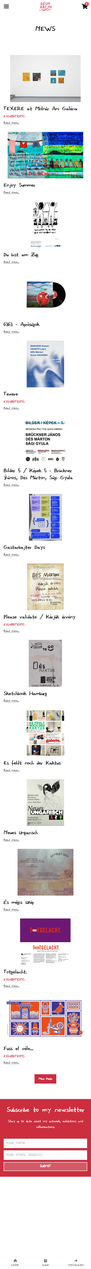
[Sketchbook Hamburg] (45, 663)
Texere (11, 394)
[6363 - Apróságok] (45, 294)
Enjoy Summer (19, 185)
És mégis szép (19, 903)
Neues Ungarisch (21, 833)
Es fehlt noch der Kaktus (32, 763)
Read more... (11, 122)
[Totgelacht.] (45, 941)
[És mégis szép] (45, 872)
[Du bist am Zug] (45, 224)
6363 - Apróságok (21, 325)
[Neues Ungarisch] (45, 802)
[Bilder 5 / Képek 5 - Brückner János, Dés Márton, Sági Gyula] (45, 440)
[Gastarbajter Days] (45, 517)
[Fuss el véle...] (45, 1018)
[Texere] (45, 364)
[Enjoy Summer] (45, 155)
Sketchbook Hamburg (25, 694)
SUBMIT (45, 1166)
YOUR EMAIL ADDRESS (24, 1155)
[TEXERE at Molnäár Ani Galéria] (45, 78)
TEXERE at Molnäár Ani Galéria (40, 109)
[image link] (45, 6)
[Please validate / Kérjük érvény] (45, 586)
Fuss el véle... (18, 1049)
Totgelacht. (15, 972)
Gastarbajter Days (24, 548)
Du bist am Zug (21, 255)
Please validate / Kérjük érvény (39, 617)
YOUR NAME (16, 1143)
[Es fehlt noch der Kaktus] (45, 733)
